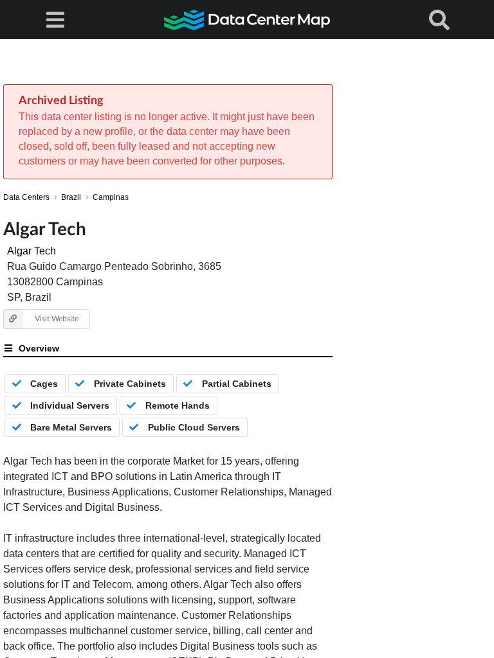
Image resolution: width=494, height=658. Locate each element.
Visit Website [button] (56, 318)
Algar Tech (31, 250)
